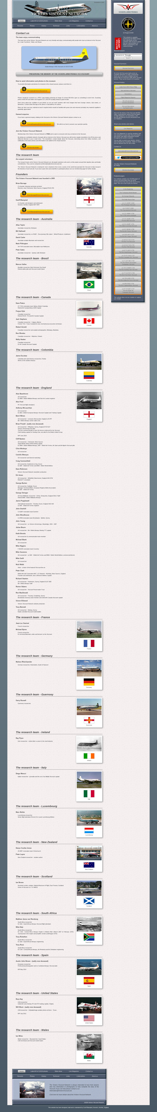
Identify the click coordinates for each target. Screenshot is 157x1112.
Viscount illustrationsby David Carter (128, 107)
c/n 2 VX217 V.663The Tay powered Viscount (128, 209)
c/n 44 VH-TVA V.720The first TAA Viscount (128, 246)
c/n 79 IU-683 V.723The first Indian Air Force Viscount (128, 279)
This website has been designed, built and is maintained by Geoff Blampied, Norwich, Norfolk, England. (78, 1107)
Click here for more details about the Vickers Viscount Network (70, 1095)
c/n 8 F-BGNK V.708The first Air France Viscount (128, 230)
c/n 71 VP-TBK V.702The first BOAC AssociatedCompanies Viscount (128, 262)
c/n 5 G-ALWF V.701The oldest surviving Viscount (128, 225)
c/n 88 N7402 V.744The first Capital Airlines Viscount (128, 284)
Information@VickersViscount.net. (61, 1091)
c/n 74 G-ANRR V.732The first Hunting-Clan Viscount (128, 268)
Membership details (128, 170)
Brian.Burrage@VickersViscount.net (38, 195)
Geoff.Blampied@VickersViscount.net (38, 211)
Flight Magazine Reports (128, 97)
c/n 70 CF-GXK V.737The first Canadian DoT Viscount (128, 256)
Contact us (89, 21)
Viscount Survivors (128, 68)
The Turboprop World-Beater (128, 192)
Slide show (58, 21)
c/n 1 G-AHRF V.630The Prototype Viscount (128, 204)
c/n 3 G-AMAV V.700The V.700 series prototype (128, 214)
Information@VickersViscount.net (37, 91)
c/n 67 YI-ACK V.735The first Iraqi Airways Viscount (128, 251)
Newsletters (128, 94)
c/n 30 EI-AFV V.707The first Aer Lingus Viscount (128, 235)
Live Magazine (128, 128)
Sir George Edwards (128, 196)
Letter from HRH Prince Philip (128, 87)
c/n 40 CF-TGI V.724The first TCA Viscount (128, 240)
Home (22, 21)
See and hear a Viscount (128, 90)
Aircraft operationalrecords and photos (128, 101)
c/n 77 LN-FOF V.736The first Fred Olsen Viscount (128, 273)
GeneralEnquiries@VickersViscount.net (39, 124)
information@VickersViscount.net (128, 151)
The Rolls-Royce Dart (128, 199)
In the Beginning (128, 189)
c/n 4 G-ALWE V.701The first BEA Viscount (128, 219)
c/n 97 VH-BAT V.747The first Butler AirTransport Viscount (128, 290)
